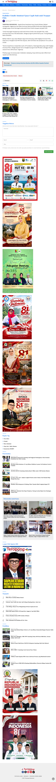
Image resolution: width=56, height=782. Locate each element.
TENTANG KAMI (19, 776)
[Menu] (4, 1)
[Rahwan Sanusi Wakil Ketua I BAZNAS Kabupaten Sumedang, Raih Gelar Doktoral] (6, 644)
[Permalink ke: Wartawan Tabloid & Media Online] (4, 21)
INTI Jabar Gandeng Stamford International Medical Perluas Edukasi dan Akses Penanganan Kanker (14, 517)
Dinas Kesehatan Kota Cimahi (10, 75)
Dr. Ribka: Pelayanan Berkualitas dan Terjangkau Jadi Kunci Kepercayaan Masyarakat (40, 516)
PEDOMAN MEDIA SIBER (36, 776)
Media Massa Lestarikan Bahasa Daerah (15, 597)
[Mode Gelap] (50, 2)
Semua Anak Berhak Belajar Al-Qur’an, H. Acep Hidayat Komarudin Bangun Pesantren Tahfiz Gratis (32, 630)
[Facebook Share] (41, 81)
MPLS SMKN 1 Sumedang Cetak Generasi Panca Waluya (24, 649)
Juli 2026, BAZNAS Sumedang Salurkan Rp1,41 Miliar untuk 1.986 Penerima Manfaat (44, 98)
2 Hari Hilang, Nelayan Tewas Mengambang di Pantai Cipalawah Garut (22, 606)
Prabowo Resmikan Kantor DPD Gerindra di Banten (17, 615)
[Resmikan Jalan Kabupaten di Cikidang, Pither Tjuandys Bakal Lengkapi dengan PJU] (6, 485)
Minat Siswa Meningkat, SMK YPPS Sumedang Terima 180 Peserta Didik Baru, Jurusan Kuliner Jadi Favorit (30, 637)
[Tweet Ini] (44, 81)
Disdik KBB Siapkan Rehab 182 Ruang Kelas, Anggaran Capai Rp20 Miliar (22, 611)
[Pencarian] (52, 2)
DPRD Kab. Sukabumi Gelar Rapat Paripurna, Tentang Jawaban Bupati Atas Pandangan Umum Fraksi (31, 491)
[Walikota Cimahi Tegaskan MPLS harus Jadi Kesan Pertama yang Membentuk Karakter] (6, 657)
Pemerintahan (6, 13)
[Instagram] (28, 772)
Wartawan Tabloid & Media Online (12, 20)
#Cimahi (5, 441)
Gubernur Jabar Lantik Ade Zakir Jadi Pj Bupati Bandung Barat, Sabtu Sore (23, 602)
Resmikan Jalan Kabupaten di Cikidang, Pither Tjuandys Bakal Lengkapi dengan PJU (30, 484)
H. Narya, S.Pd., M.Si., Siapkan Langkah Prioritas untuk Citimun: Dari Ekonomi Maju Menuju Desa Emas (10, 115)
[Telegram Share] (49, 81)
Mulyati (20, 75)
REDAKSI (26, 776)
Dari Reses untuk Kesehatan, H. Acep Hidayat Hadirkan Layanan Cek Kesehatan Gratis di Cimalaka (28, 98)
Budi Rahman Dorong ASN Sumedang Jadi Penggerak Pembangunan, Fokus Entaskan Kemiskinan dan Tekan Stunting (10, 99)
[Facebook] (23, 772)
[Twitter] (25, 772)
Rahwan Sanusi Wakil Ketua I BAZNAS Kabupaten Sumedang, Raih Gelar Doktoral (30, 643)
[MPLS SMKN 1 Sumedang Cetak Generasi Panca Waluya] (6, 651)
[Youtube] (31, 772)
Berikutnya (6, 58)
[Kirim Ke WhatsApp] (52, 81)
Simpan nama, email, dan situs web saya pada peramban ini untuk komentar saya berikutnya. (27, 148)
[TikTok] (33, 772)
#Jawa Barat (6, 438)
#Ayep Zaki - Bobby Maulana (10, 446)
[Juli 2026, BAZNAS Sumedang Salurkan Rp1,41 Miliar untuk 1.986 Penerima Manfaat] (45, 91)
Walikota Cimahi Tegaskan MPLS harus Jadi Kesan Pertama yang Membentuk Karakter (31, 656)
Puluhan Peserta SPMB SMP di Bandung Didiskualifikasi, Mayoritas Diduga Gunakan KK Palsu (31, 664)
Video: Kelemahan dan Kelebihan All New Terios (16, 620)
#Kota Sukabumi (7, 443)
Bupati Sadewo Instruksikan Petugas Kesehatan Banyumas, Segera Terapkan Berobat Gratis (39, 536)
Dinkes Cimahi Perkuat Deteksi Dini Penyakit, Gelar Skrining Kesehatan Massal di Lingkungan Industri (15, 536)
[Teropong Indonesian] (11, 1)
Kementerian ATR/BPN (9, 448)
